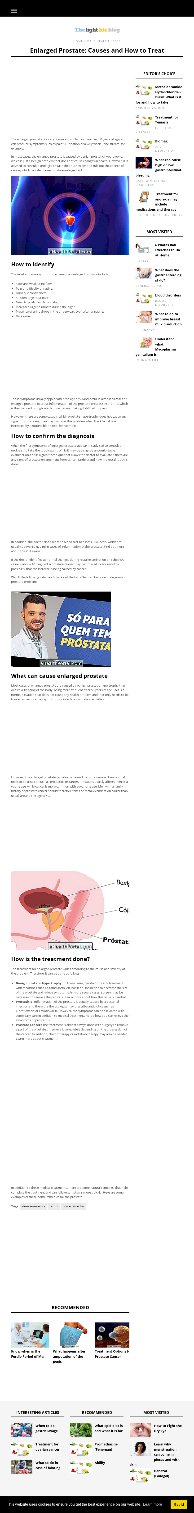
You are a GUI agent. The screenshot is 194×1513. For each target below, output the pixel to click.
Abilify (100, 1462)
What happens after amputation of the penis (69, 1356)
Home (78, 41)
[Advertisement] (70, 90)
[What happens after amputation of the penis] (72, 1335)
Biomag (161, 141)
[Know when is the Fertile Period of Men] (30, 1335)
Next (136, 1333)
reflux (54, 1206)
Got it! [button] (179, 1504)
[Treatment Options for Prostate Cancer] (114, 1335)
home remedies (73, 1206)
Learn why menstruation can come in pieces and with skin (155, 1454)
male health (98, 41)
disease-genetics (33, 1206)
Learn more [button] (152, 1504)
